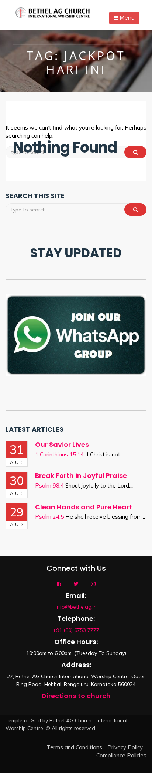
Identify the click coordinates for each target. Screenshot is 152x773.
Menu (126, 17)
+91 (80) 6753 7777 (76, 630)
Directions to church (76, 695)
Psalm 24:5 (49, 516)
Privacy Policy (125, 747)
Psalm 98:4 (49, 485)
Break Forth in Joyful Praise (81, 475)
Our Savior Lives (62, 444)
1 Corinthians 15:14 (59, 454)
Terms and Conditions (74, 747)
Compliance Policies (121, 755)
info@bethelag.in (76, 606)
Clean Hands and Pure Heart (83, 507)
